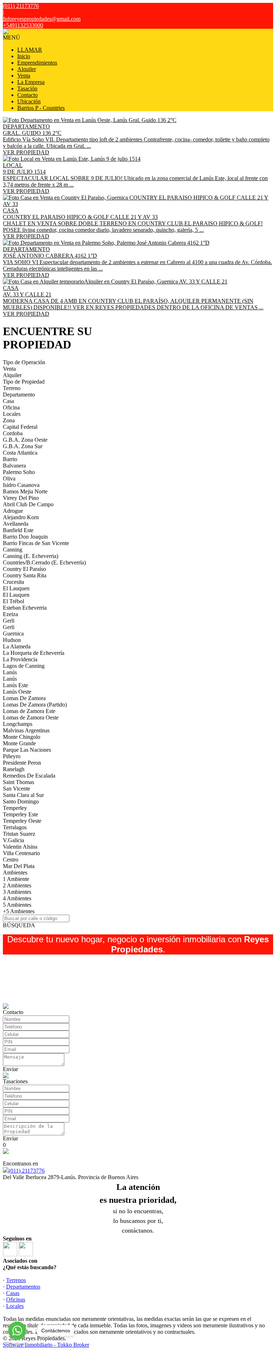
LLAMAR (29, 50)
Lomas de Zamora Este (29, 711)
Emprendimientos (37, 63)
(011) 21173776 (27, 1171)
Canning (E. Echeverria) (30, 556)
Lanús (10, 672)
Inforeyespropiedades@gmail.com (41, 19)
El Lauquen (16, 588)
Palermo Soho (19, 472)
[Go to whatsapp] (17, 1331)
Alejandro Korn (21, 517)
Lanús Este (15, 685)
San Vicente (16, 788)
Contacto (27, 95)
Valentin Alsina (20, 847)
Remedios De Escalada (29, 776)
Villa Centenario (21, 853)
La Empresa (31, 82)
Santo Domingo (21, 801)
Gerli (8, 621)
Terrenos (16, 1280)
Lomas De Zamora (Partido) (35, 705)
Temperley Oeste (22, 821)
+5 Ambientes (18, 911)
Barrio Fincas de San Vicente (36, 543)
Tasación (27, 88)
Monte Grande (19, 743)
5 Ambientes (17, 905)
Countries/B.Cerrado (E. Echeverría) (44, 562)
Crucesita (13, 582)
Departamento (19, 394)
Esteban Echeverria (25, 608)
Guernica (13, 633)
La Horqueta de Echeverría (33, 653)
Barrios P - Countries (41, 108)
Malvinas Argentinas (26, 730)
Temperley (15, 808)
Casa (8, 401)
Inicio (23, 56)
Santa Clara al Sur (23, 795)
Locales (11, 414)
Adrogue (13, 511)
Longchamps (17, 724)
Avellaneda (15, 524)
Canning (12, 550)
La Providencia (20, 659)
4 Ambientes (17, 898)
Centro (10, 860)
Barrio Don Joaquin (25, 537)
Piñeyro (11, 756)
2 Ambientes (17, 885)
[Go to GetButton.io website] (17, 1344)
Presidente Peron (22, 763)
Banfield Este (18, 530)
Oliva (9, 478)
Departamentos (23, 1287)
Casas (12, 1293)
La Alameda (17, 646)
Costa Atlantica (20, 453)
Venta (23, 75)
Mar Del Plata (18, 866)
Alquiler (26, 69)
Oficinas (15, 1299)
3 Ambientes (17, 892)
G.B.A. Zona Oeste (25, 440)
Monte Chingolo (21, 737)
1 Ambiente (16, 879)
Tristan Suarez (19, 834)
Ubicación (29, 101)
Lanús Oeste (17, 692)
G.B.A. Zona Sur (22, 446)
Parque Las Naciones (27, 750)
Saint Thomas (18, 782)
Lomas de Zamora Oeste (31, 717)
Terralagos (15, 827)
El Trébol (13, 601)
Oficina (11, 407)
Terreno (11, 388)
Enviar (10, 1069)
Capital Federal (20, 427)
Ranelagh (13, 769)
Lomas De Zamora (24, 698)
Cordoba (13, 433)
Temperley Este (20, 814)
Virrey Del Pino (21, 498)
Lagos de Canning (24, 666)
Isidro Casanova (21, 485)
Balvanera (14, 466)
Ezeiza (10, 614)
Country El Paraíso (24, 569)
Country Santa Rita (24, 575)
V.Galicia (13, 840)
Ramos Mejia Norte (25, 491)
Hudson (12, 640)
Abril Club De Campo (28, 504)
